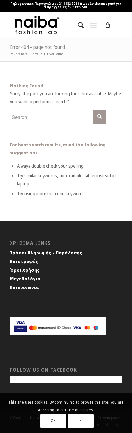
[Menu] (93, 25)
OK (53, 420)
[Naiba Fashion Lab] (55, 25)
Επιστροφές (24, 261)
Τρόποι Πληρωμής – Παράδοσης (46, 252)
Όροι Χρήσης (25, 270)
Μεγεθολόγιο (25, 278)
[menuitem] (77, 25)
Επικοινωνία (24, 287)
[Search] (77, 25)
